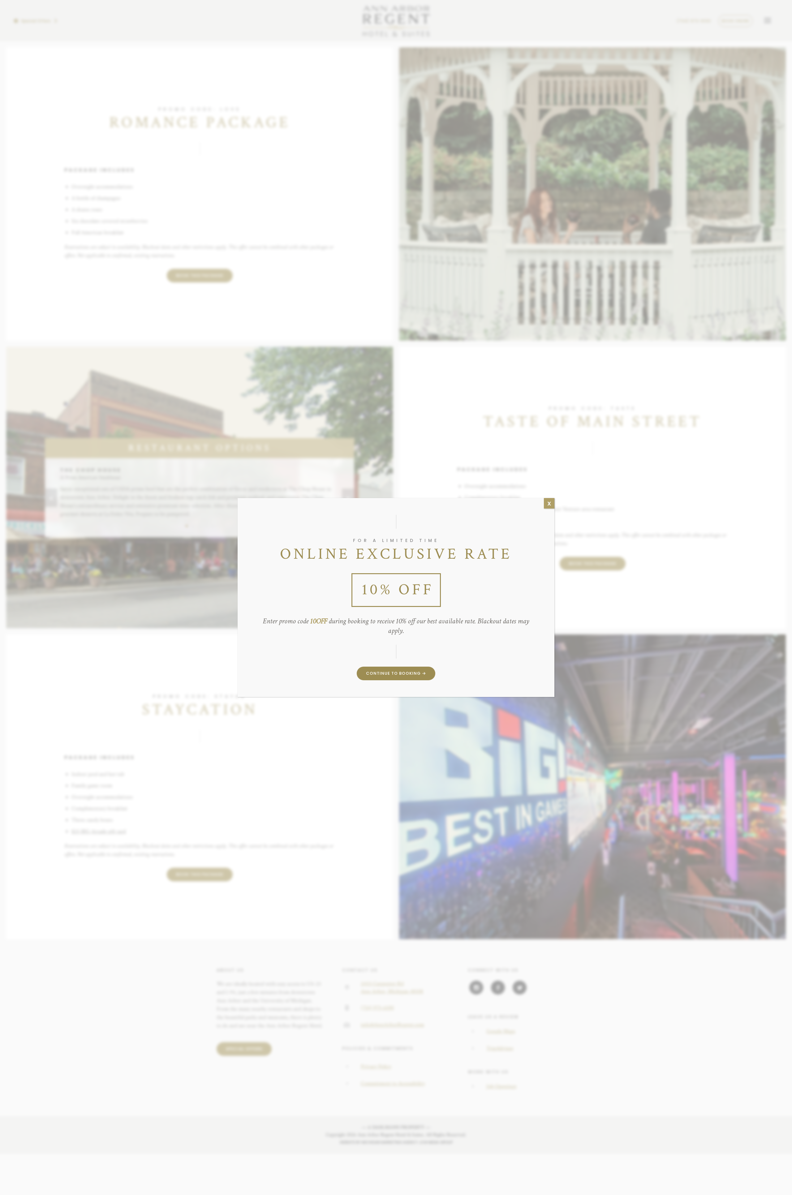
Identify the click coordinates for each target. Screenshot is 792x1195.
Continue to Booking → (396, 673)
